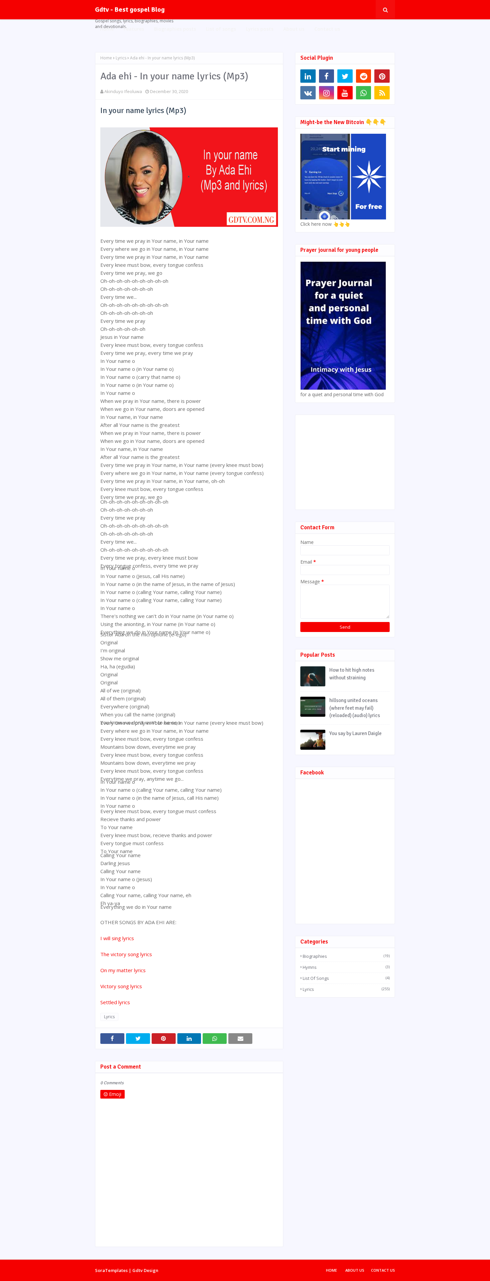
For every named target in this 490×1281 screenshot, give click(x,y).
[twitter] (345, 76)
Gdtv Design (145, 1270)
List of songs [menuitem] (221, 29)
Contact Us (383, 1270)
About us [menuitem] (293, 29)
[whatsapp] (363, 92)
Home (106, 58)
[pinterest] (382, 76)
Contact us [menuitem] (327, 29)
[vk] (308, 92)
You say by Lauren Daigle (355, 733)
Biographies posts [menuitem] (175, 29)
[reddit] (363, 76)
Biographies (346, 956)
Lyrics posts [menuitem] (259, 29)
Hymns (346, 967)
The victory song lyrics (126, 954)
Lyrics (121, 58)
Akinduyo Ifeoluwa (123, 91)
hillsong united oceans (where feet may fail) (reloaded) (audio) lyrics (354, 707)
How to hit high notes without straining (351, 674)
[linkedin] (308, 76)
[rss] (382, 92)
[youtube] (345, 92)
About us (354, 1270)
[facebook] (326, 76)
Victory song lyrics (121, 986)
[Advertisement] (350, 461)
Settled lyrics (115, 1002)
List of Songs (346, 978)
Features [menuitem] (134, 29)
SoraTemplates (111, 1270)
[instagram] (326, 92)
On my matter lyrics (123, 970)
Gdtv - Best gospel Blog (130, 9)
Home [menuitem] (107, 29)
